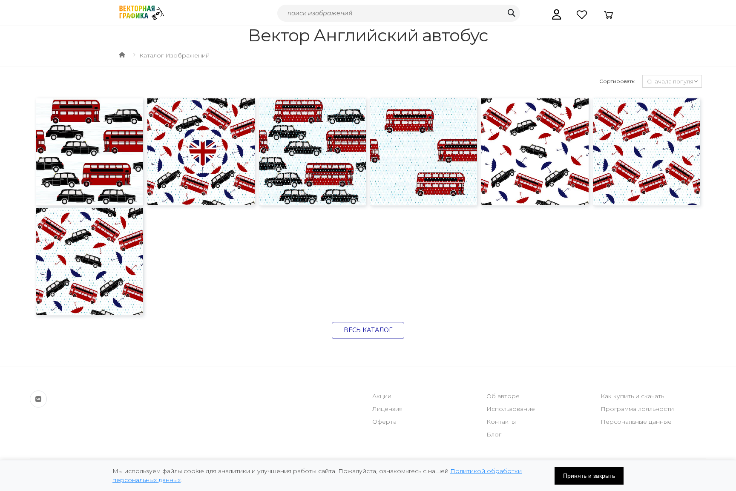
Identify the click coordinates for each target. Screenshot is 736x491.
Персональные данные (636, 421)
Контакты (501, 421)
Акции (381, 396)
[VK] (38, 399)
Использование (510, 409)
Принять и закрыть (589, 475)
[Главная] (122, 55)
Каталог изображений (174, 55)
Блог (493, 434)
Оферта (384, 421)
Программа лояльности (637, 409)
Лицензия (387, 409)
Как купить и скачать (632, 396)
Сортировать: (617, 81)
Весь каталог (368, 330)
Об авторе (503, 396)
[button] (556, 14)
